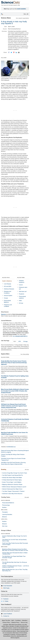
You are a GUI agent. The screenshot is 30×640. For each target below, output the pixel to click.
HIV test (21, 303)
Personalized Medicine (7, 301)
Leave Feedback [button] (7, 613)
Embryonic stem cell (23, 288)
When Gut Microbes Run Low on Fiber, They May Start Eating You (15, 570)
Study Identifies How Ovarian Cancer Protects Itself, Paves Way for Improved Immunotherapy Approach (14, 362)
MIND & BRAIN (4, 509)
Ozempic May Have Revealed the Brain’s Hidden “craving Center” (15, 553)
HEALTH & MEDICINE (5, 500)
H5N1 (20, 300)
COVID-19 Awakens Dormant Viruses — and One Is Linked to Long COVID (15, 566)
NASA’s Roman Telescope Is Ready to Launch (14, 487)
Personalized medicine (22, 297)
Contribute (18, 620)
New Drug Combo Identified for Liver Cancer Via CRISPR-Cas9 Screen (14, 433)
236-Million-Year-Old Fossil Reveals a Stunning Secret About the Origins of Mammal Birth (13, 463)
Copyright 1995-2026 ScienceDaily (12, 624)
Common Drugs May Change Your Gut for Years (14, 473)
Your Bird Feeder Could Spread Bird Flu (12, 475)
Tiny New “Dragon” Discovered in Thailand (13, 491)
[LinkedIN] (16, 52)
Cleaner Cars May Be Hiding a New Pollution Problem (12, 455)
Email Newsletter (7, 585)
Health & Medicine (7, 281)
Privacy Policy (6, 622)
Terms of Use (24, 622)
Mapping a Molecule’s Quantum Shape (12, 484)
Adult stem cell (23, 291)
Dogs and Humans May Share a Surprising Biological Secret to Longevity (15, 451)
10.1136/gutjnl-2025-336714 (20, 336)
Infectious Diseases (9, 289)
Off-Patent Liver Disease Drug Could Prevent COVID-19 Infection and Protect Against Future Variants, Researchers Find (14, 405)
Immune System (8, 295)
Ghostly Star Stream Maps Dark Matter (12, 477)
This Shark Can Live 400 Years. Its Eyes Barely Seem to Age (14, 540)
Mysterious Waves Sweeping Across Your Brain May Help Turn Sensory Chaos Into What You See (15, 549)
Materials (3, 314)
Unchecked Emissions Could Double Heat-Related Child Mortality (15, 420)
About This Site (6, 620)
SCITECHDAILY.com (11, 446)
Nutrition (4, 507)
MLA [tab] (15, 341)
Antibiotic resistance (21, 281)
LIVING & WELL (4, 519)
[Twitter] (11, 52)
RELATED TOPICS (6, 277)
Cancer (21, 285)
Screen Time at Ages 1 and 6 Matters (11, 482)
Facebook (5, 599)
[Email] (19, 52)
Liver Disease (7, 284)
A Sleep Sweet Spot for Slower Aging (11, 480)
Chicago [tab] (25, 341)
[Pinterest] (14, 52)
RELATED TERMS (21, 277)
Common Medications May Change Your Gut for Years (14, 536)
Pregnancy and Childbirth (8, 305)
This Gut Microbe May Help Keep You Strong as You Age (14, 562)
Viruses (6, 298)
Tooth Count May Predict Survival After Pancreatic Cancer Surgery (15, 543)
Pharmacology (6, 505)
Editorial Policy (15, 622)
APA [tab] (19, 341)
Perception (5, 512)
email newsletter (21, 9)
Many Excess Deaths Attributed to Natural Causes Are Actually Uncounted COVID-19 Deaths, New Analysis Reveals (15, 390)
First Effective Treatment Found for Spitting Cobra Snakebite (15, 376)
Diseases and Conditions (7, 292)
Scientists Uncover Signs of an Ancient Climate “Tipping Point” (13, 459)
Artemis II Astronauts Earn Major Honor (12, 489)
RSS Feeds (6, 588)
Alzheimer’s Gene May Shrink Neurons (12, 493)
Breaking (3, 469)
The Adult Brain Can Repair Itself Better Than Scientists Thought (14, 556)
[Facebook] (9, 52)
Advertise (24, 620)
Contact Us (6, 616)
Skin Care (4, 526)
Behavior (4, 517)
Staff (12, 620)
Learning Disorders (7, 514)
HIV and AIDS (7, 286)
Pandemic (21, 294)
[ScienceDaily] (10, 2)
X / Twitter (5, 601)
